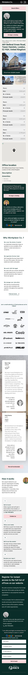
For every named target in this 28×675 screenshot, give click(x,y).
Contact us (13, 516)
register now (20, 29)
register (9, 507)
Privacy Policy (23, 672)
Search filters (15, 8)
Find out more (13, 293)
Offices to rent (9, 40)
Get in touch (14, 20)
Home (3, 40)
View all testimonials (14, 466)
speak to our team (10, 31)
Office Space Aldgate (21, 40)
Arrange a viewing (13, 35)
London (14, 40)
